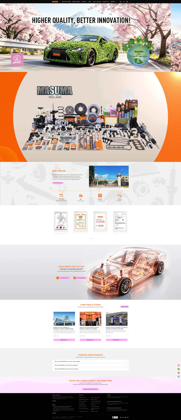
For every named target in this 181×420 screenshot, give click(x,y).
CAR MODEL (77, 1)
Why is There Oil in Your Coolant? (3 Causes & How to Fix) (63, 408)
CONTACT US (106, 1)
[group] (90, 37)
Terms (53, 416)
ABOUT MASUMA (97, 1)
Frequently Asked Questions (90, 355)
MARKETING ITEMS (94, 411)
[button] (90, 238)
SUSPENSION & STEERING (84, 399)
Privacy (57, 416)
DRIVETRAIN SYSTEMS (95, 397)
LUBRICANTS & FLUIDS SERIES (95, 409)
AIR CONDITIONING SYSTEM (96, 401)
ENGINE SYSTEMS (82, 397)
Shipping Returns (64, 416)
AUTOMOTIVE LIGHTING (83, 411)
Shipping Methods (72, 416)
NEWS (89, 1)
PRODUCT (84, 1)
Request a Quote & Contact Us (90, 389)
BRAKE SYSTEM (94, 399)
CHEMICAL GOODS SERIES (84, 408)
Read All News (124, 306)
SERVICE (113, 1)
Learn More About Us (58, 182)
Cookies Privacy (79, 416)
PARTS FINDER (67, 1)
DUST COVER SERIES (83, 401)
